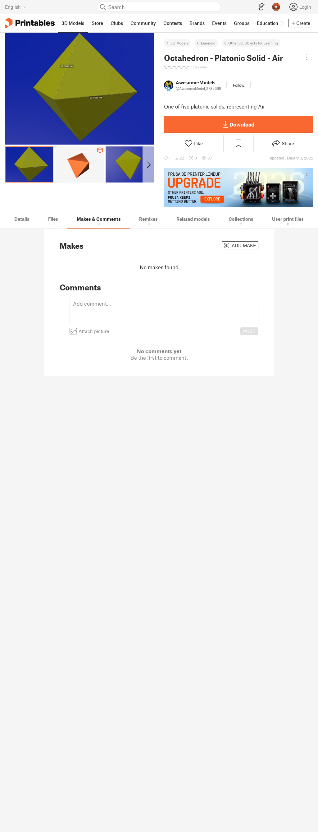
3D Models (179, 43)
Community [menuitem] (143, 23)
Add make (243, 245)
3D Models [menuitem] (72, 23)
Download (241, 124)
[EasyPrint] (261, 7)
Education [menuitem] (267, 23)
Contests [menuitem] (172, 23)
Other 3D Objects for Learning (253, 43)
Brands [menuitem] (197, 23)
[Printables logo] (30, 23)
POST (249, 331)
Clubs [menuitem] (117, 23)
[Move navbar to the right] (282, 23)
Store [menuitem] (97, 23)
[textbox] (164, 311)
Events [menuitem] (219, 23)
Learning (208, 43)
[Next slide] (148, 164)
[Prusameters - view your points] (276, 7)
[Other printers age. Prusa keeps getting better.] (238, 187)
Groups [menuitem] (241, 23)
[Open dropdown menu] (307, 57)
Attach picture (94, 331)
